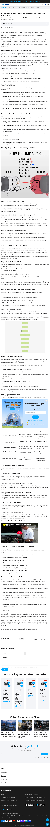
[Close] (46, 401)
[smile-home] (47, 819)
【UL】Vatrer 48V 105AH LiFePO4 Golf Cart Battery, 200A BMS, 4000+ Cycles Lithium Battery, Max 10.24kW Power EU (18, 697)
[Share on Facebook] (6, 28)
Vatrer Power (22, 825)
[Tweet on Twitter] (8, 28)
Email (28, 653)
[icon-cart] (42, 4)
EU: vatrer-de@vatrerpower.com (9, 803)
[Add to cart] (9, 686)
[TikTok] (44, 757)
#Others (21, 638)
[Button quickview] (9, 683)
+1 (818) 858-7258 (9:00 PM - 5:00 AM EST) (35, 800)
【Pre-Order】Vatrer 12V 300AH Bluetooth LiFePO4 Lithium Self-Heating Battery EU (6, 695)
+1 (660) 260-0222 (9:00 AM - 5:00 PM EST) (35, 797)
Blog (6, 7)
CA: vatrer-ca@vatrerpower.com (9, 800)
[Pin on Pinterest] (10, 28)
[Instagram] (41, 757)
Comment (5, 657)
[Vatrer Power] (6, 810)
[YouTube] (47, 757)
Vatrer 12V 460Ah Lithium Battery (30, 691)
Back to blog (6, 638)
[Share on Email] (12, 28)
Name (4, 653)
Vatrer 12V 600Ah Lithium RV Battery (43, 691)
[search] (37, 4)
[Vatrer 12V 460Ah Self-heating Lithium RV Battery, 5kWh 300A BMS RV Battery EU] (31, 683)
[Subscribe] (44, 412)
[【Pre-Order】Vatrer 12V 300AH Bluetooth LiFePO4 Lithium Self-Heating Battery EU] (6, 683)
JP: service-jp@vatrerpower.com (9, 805)
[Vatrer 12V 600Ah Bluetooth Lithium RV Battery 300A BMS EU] (43, 683)
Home (2, 7)
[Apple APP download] (29, 805)
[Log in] (40, 4)
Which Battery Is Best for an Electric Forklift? (39, 733)
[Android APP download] (40, 805)
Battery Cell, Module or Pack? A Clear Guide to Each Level (22, 733)
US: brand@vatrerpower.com (8, 797)
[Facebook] (35, 757)
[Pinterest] (38, 757)
